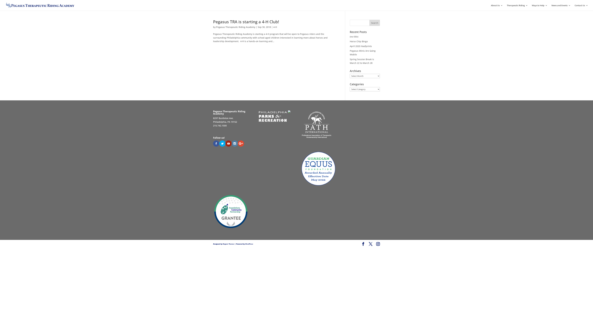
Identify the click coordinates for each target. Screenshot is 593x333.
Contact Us (580, 5)
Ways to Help (538, 5)
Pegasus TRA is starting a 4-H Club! (246, 22)
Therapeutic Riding (516, 5)
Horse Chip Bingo (359, 41)
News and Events (559, 5)
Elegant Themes (228, 244)
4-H (275, 27)
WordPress (249, 244)
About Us (495, 5)
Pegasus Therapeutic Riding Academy (235, 27)
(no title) (354, 36)
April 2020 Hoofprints (361, 46)
